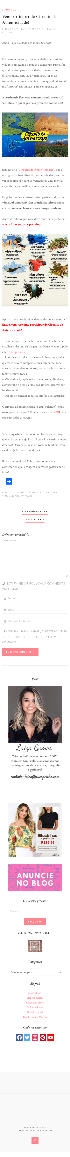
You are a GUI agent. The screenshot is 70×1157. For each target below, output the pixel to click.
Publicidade (11, 495)
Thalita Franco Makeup (35, 1017)
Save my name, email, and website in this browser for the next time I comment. (34, 636)
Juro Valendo (35, 993)
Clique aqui (18, 352)
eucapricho (49, 492)
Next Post (34, 519)
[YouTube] (50, 1037)
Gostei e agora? (35, 1012)
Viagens (27, 495)
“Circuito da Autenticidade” (36, 170)
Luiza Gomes (10, 29)
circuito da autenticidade (21, 492)
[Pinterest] (43, 1037)
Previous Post (36, 511)
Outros (10, 9)
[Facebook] (19, 1037)
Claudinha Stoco (35, 1002)
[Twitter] (27, 1037)
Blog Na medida (35, 998)
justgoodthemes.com (40, 1130)
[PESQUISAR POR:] (35, 911)
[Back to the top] (35, 1140)
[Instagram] (35, 1037)
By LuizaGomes (35, 1007)
